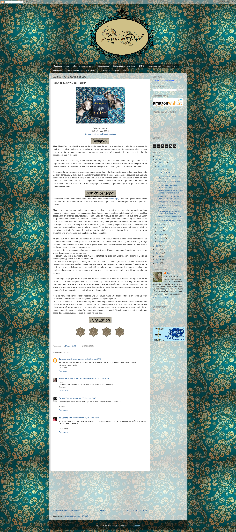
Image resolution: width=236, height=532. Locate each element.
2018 (158, 159)
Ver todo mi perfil (160, 297)
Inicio (103, 510)
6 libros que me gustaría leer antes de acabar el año (170, 192)
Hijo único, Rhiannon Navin (168, 181)
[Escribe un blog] (85, 346)
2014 (158, 256)
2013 (158, 260)
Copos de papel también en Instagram (168, 177)
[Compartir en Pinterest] (92, 346)
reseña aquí (113, 199)
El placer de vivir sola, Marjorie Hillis (167, 186)
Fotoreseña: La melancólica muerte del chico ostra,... (169, 197)
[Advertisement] (100, 489)
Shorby (62, 398)
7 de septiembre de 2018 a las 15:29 (93, 378)
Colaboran (105, 70)
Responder (63, 371)
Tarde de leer (64, 359)
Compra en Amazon (93, 134)
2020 (158, 156)
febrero (161, 238)
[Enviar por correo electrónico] (83, 346)
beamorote (63, 418)
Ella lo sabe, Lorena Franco (169, 220)
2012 (158, 263)
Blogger (136, 526)
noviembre (162, 162)
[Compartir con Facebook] (90, 346)
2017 (158, 246)
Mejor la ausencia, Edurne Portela (168, 206)
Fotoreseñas (103, 66)
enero (160, 241)
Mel (167, 273)
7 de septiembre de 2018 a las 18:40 (81, 398)
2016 (158, 249)
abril (160, 231)
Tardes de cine (154, 66)
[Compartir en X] (88, 346)
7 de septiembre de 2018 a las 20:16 (84, 418)
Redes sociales (75, 70)
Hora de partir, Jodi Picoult (169, 216)
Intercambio (120, 70)
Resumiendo (171, 66)
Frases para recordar (124, 66)
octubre (161, 166)
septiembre (162, 169)
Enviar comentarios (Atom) (76, 516)
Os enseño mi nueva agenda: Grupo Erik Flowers (168, 212)
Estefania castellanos (68, 378)
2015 (158, 253)
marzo (161, 234)
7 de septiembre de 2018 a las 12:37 (86, 359)
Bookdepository (109, 134)
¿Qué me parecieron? (82, 66)
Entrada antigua (137, 510)
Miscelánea (58, 70)
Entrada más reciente (66, 510)
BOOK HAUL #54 (164, 172)
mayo (160, 228)
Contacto (90, 70)
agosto (161, 224)
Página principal (61, 66)
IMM (141, 66)
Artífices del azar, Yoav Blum (170, 202)
